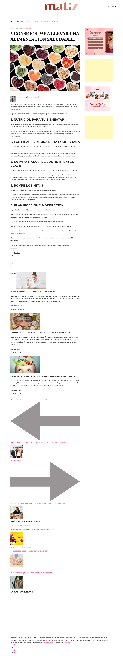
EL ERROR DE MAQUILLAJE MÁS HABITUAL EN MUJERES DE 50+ (32, 573)
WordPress (67, 643)
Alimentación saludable (17, 400)
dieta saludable (43, 400)
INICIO (23, 15)
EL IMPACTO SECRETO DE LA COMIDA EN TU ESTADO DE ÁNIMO (32, 292)
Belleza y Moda (27, 28)
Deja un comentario (33, 97)
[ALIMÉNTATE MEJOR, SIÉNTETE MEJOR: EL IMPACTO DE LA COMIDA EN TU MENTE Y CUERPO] (25, 357)
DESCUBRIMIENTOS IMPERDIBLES (91, 15)
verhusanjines (21, 97)
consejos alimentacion (32, 400)
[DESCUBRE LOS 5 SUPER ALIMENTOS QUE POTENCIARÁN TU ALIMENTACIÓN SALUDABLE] (25, 314)
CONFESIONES (60, 15)
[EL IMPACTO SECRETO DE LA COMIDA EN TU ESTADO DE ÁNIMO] (31, 273)
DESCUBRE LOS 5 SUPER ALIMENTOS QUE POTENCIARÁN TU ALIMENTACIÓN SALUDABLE (41, 333)
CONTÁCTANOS (47, 15)
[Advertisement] (99, 70)
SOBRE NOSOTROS (34, 15)
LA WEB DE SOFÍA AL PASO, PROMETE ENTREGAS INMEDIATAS (32, 529)
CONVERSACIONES (73, 15)
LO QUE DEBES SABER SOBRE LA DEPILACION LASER (29, 551)
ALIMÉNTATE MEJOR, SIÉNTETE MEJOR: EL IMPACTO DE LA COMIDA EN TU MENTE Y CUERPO (42, 376)
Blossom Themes (48, 643)
